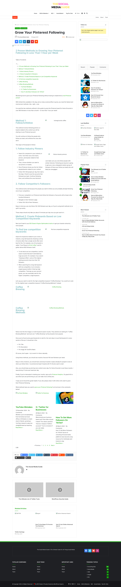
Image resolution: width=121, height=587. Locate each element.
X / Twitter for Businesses (28, 89)
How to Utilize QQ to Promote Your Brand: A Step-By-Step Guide (97, 104)
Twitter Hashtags (19, 532)
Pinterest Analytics (57, 374)
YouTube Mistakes (26, 87)
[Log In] (82, 13)
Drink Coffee (32, 245)
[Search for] (87, 13)
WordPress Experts (59, 584)
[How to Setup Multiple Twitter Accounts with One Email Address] (85, 179)
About (101, 17)
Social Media (59, 13)
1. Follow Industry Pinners (26, 71)
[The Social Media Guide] (60, 5)
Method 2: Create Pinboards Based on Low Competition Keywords (38, 76)
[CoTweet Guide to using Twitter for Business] (100, 130)
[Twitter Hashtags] (24, 521)
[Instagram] (99, 115)
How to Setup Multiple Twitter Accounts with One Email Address (98, 178)
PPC (88, 577)
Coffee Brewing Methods (26, 84)
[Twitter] (20, 41)
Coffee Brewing (23, 81)
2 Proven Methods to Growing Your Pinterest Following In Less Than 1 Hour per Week (43, 66)
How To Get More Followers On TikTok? (32, 92)
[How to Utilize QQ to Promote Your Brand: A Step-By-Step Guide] (85, 105)
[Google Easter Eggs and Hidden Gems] (100, 147)
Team (106, 17)
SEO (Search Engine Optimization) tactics (41, 223)
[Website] (27, 470)
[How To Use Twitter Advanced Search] (65, 518)
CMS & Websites (43, 13)
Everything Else (91, 566)
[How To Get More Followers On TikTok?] (85, 90)
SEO (52, 13)
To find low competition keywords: (29, 79)
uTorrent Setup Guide (89, 184)
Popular (92, 67)
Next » (53, 445)
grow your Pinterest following (43, 387)
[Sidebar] (84, 13)
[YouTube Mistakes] (85, 75)
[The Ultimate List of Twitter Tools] (85, 172)
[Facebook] (16, 41)
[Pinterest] (32, 41)
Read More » (19, 427)
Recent (83, 67)
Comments (103, 67)
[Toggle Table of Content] (17, 64)
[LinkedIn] (24, 41)
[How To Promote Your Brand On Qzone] (85, 97)
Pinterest (29, 24)
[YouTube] (95, 115)
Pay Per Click (69, 13)
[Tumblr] (28, 41)
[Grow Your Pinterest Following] (85, 190)
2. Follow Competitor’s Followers (28, 74)
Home (35, 13)
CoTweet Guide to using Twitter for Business (99, 137)
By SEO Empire (39, 584)
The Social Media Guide (23, 37)
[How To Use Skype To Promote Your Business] (44, 518)
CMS (88, 572)
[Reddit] (36, 41)
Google (89, 574)
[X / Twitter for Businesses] (85, 83)
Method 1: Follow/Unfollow (26, 69)
